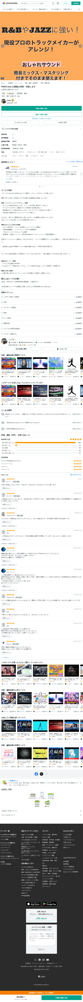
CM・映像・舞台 (42, 152)
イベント (51, 152)
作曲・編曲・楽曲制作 (31, 83)
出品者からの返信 (11, 182)
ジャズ (42, 156)
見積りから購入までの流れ (42, 118)
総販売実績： (12, 103)
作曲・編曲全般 (45, 83)
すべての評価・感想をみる (74, 161)
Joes (10, 339)
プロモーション (31, 152)
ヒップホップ (34, 156)
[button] (41, 415)
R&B (27, 156)
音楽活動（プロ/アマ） (19, 152)
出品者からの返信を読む (8, 508)
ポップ (14, 156)
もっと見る (9, 178)
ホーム (3, 83)
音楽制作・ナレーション (15, 83)
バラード (21, 156)
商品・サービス (60, 152)
